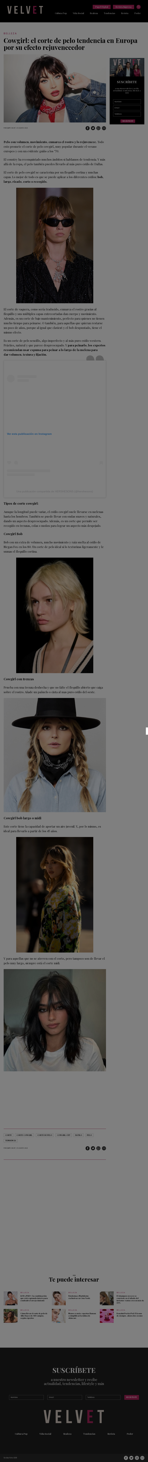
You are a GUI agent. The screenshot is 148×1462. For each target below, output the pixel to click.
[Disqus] (55, 1215)
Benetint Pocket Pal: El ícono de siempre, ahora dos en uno (130, 1314)
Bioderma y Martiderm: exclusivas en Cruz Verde (79, 1297)
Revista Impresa (123, 6)
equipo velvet (11, 128)
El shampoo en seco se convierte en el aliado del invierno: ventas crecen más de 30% (130, 1299)
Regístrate (128, 121)
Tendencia (10, 1140)
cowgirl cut (63, 1135)
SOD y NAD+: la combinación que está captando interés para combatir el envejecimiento (34, 1298)
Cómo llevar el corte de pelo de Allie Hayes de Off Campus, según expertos (33, 1315)
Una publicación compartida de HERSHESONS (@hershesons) (54, 491)
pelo (89, 1135)
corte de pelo (44, 1135)
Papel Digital (101, 6)
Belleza (10, 33)
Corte (8, 1135)
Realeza (94, 13)
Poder (138, 13)
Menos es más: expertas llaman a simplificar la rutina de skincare (82, 1315)
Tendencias (109, 13)
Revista (124, 13)
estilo (78, 1135)
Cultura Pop (61, 13)
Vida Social (78, 13)
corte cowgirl (24, 1135)
